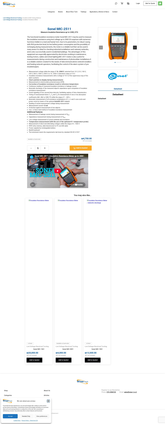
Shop (6, 390)
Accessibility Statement (51, 413)
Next (135, 47)
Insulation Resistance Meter (30, 20)
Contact (114, 12)
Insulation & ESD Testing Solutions (32, 18)
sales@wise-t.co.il (130, 392)
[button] (48, 401)
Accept (10, 416)
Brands (60, 12)
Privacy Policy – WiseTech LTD (30, 420)
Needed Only (26, 416)
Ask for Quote (150, 3)
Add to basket (81, 148)
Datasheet (118, 89)
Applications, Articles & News (99, 12)
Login (138, 3)
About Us (47, 390)
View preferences (41, 416)
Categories (51, 12)
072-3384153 (111, 392)
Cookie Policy (17, 420)
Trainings (83, 12)
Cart (124, 3)
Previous (101, 47)
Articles (46, 395)
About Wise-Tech (71, 12)
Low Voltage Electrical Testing (12, 18)
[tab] (118, 89)
